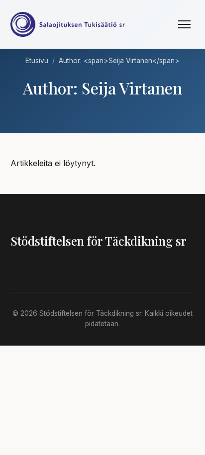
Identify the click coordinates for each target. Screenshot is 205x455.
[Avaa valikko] (184, 24)
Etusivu (36, 61)
